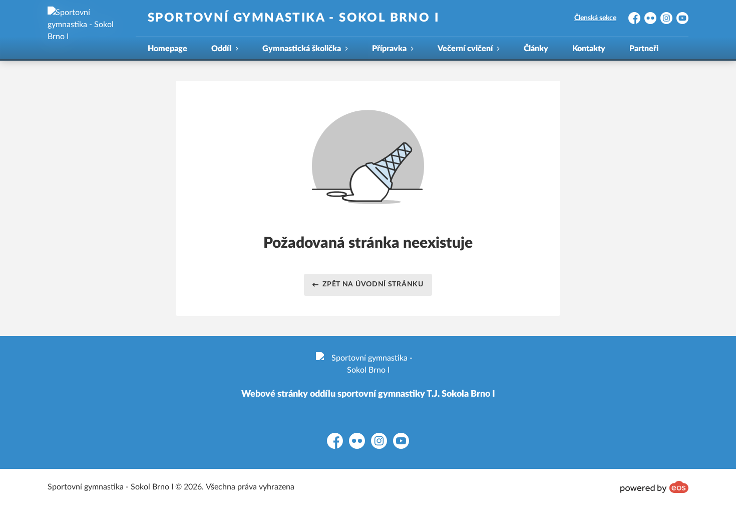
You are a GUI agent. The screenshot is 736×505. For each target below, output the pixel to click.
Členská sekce (595, 18)
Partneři (643, 49)
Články (536, 49)
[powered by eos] (654, 487)
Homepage (167, 49)
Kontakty (588, 49)
